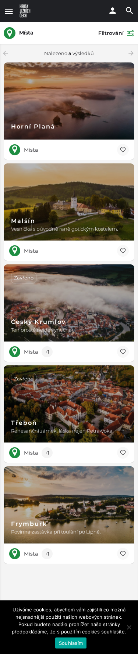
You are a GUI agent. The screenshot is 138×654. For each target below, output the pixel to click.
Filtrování (111, 33)
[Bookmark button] (123, 150)
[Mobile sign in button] (112, 10)
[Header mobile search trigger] (129, 10)
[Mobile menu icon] (9, 11)
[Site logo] (26, 11)
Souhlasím (71, 643)
